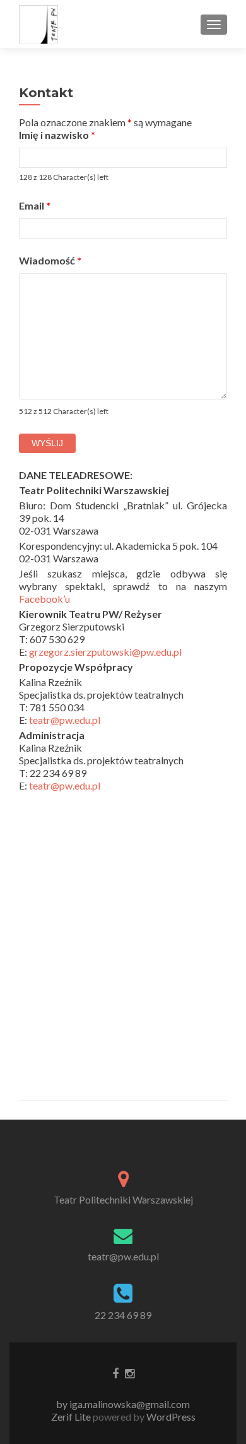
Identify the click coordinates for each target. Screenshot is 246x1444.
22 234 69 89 (123, 1315)
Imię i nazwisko (57, 135)
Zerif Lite (72, 1417)
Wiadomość (50, 260)
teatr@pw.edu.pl (64, 720)
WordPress (170, 1417)
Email (34, 205)
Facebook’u (44, 599)
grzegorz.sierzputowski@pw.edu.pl (105, 652)
